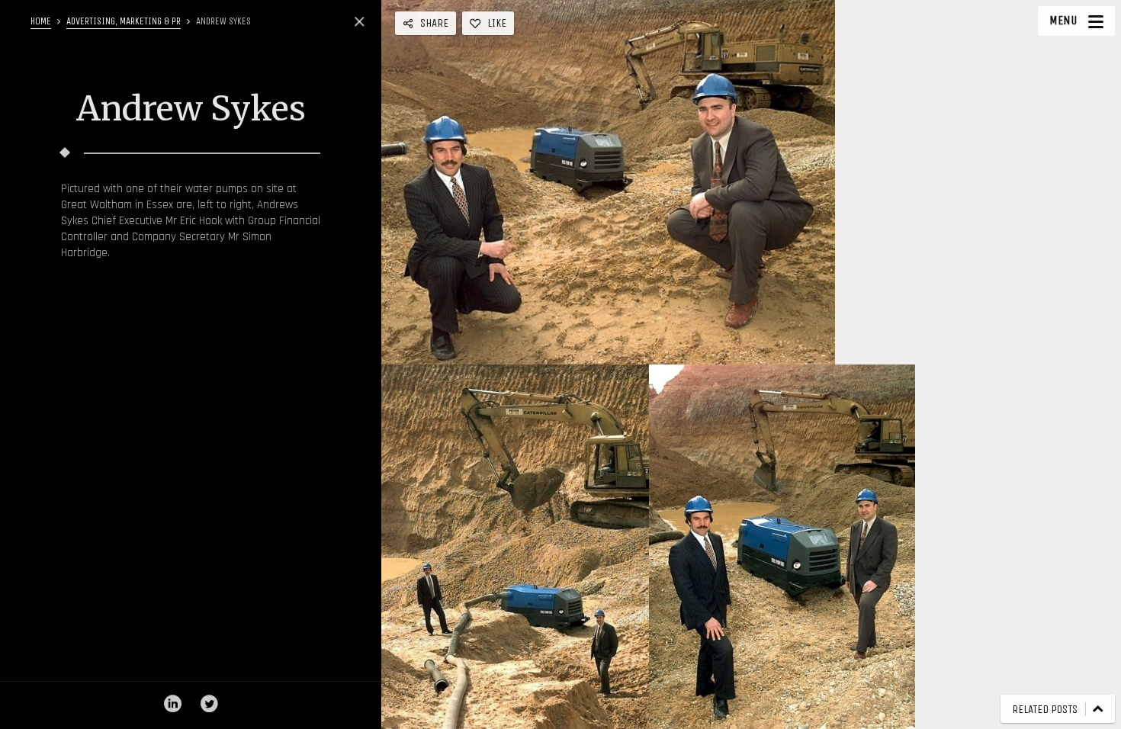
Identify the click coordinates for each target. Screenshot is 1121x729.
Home (41, 21)
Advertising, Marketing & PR (123, 21)
